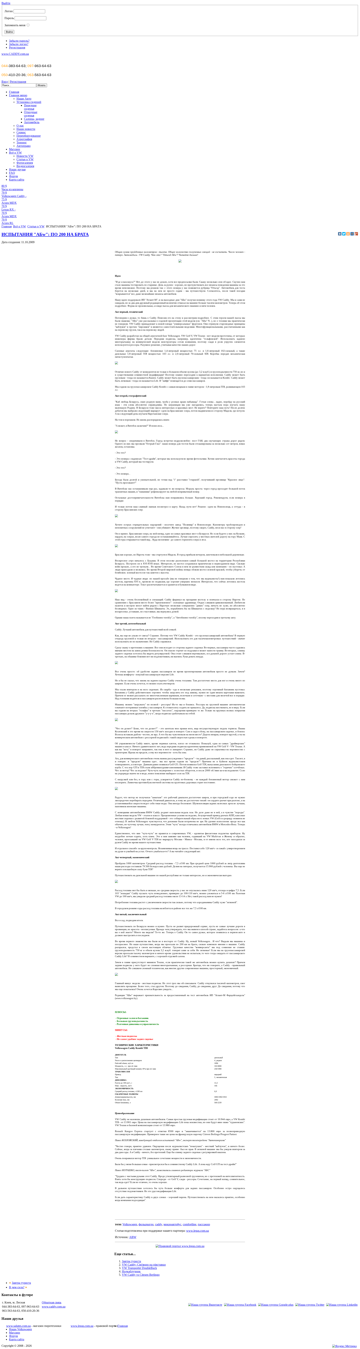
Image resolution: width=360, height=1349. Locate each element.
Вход (5, 81)
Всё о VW (19, 226)
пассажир (204, 1224)
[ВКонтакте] (339, 233)
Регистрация (17, 47)
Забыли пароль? (19, 40)
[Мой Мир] (352, 233)
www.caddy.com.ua (53, 1306)
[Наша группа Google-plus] (275, 1304)
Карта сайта (16, 1339)
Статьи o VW (35, 226)
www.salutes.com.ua (18, 1325)
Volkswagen (129, 1224)
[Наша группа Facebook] (240, 1304)
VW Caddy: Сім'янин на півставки (144, 1264)
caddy (158, 1224)
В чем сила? (16, 1287)
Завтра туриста (131, 1261)
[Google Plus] (356, 233)
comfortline (189, 1224)
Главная (7, 226)
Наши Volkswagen (20, 1329)
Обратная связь (51, 1302)
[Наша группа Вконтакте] (205, 1304)
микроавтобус (172, 1224)
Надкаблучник (131, 1271)
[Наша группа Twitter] (309, 1304)
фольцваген (146, 1224)
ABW (132, 1237)
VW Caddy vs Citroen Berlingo (141, 1274)
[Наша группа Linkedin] (342, 1304)
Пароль (9, 18)
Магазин (14, 1332)
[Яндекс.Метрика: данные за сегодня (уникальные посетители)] (344, 1346)
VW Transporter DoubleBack (139, 1268)
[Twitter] (344, 233)
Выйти (6, 3)
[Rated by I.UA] (322, 1346)
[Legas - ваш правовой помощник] (180, 1246)
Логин (8, 11)
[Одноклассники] (348, 233)
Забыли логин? (18, 44)
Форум (13, 1336)
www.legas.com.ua (197, 1230)
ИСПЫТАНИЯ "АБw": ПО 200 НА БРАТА (45, 234)
